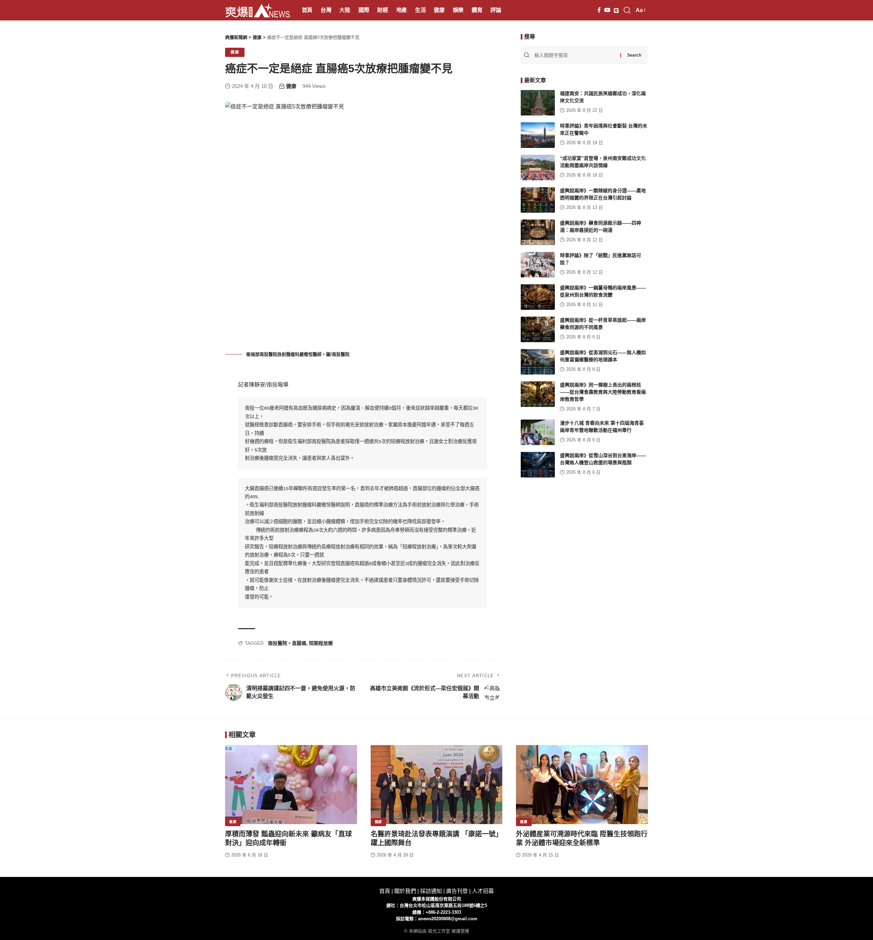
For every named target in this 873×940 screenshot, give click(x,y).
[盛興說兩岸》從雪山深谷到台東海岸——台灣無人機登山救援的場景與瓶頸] (538, 464)
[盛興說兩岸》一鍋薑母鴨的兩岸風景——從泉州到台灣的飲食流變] (538, 297)
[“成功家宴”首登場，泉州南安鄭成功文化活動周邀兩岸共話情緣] (538, 167)
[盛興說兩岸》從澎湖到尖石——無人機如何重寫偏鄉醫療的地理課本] (538, 362)
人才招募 (483, 891)
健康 (235, 52)
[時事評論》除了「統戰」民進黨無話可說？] (538, 264)
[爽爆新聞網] (258, 10)
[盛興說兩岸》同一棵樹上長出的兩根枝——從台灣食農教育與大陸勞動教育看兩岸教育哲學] (538, 394)
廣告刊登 (457, 891)
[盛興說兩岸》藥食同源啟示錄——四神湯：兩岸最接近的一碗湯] (538, 232)
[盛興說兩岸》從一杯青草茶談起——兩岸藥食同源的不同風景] (538, 329)
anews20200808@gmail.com (447, 918)
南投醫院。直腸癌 (287, 643)
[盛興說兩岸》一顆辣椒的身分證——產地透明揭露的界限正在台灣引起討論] (538, 200)
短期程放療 (321, 643)
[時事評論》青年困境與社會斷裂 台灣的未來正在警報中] (538, 135)
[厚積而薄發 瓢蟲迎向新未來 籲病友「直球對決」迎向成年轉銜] (291, 784)
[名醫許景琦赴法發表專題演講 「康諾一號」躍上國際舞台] (437, 784)
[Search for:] (576, 55)
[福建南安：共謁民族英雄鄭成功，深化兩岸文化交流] (538, 103)
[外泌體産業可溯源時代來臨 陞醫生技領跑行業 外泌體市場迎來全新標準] (582, 784)
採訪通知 (431, 891)
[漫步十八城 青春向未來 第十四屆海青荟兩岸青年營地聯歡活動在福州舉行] (538, 432)
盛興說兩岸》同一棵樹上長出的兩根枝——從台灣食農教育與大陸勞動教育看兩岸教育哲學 (603, 392)
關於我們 (405, 891)
